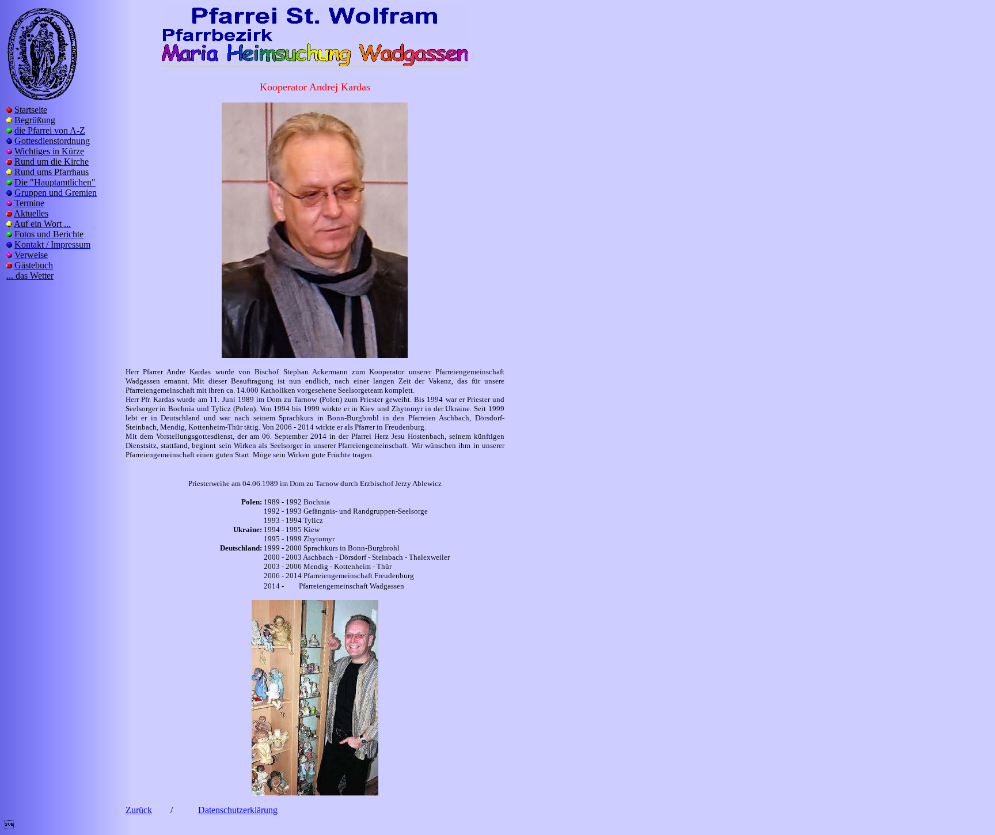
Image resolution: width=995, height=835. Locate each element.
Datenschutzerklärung (238, 810)
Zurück (139, 810)
